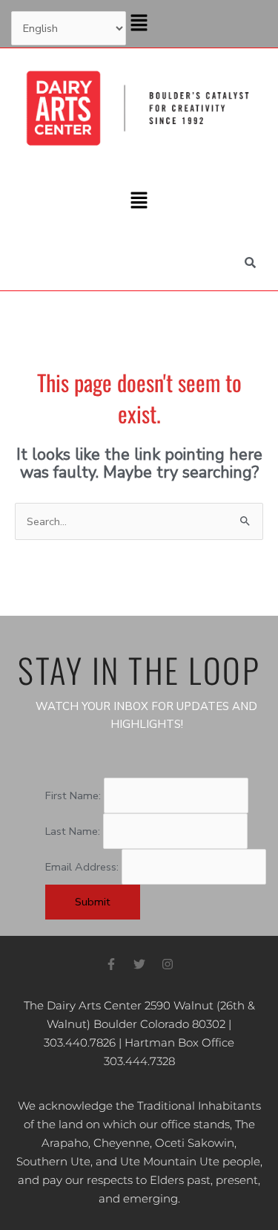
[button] (138, 23)
